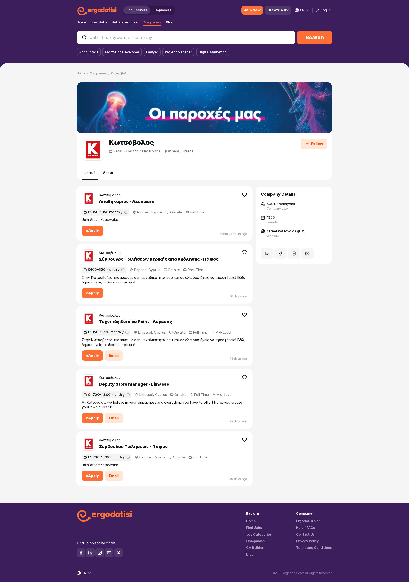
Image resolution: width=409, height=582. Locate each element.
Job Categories (124, 22)
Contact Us (305, 534)
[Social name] (267, 253)
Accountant (88, 52)
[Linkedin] (90, 552)
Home (81, 22)
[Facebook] (81, 552)
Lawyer (152, 52)
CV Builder (255, 548)
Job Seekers (137, 10)
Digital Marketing (213, 52)
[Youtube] (109, 552)
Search (314, 37)
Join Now (252, 10)
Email (114, 355)
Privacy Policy (307, 541)
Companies (152, 22)
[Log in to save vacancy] (244, 194)
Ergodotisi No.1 (308, 521)
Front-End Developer (122, 52)
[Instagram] (99, 552)
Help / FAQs (305, 528)
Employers (162, 10)
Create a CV (278, 10)
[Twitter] (118, 552)
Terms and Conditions (314, 548)
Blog (169, 22)
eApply (92, 230)
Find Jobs (99, 22)
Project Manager (178, 52)
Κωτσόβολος (110, 195)
